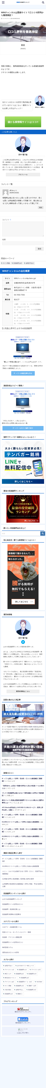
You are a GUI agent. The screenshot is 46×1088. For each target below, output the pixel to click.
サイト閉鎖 (6, 263)
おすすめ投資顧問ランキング (12, 899)
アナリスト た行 (9, 969)
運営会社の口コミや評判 (10, 952)
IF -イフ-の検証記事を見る (23, 373)
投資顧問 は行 (25, 977)
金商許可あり (30, 263)
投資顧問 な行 (9, 993)
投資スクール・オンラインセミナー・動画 (16, 932)
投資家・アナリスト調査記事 (12, 937)
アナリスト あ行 (9, 981)
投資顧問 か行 (32, 973)
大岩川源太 (8, 989)
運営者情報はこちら (23, 691)
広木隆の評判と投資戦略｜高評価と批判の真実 (18, 879)
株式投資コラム (7, 947)
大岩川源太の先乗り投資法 (29, 726)
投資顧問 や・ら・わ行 (25, 981)
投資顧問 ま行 (20, 985)
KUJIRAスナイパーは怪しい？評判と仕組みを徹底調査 (20, 822)
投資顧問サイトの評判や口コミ (12, 904)
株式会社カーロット (10, 977)
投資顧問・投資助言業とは (11, 909)
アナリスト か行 (36, 969)
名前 (4, 239)
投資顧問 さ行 (32, 989)
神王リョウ (8, 973)
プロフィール (23, 174)
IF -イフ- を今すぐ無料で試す (23, 428)
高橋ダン (20, 993)
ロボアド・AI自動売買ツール (12, 927)
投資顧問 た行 (23, 969)
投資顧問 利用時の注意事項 (11, 914)
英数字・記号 (32, 985)
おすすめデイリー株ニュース (25, 965)
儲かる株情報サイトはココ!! (23, 122)
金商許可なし (20, 989)
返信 (40, 207)
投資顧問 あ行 (17, 263)
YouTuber (39, 981)
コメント (6, 219)
